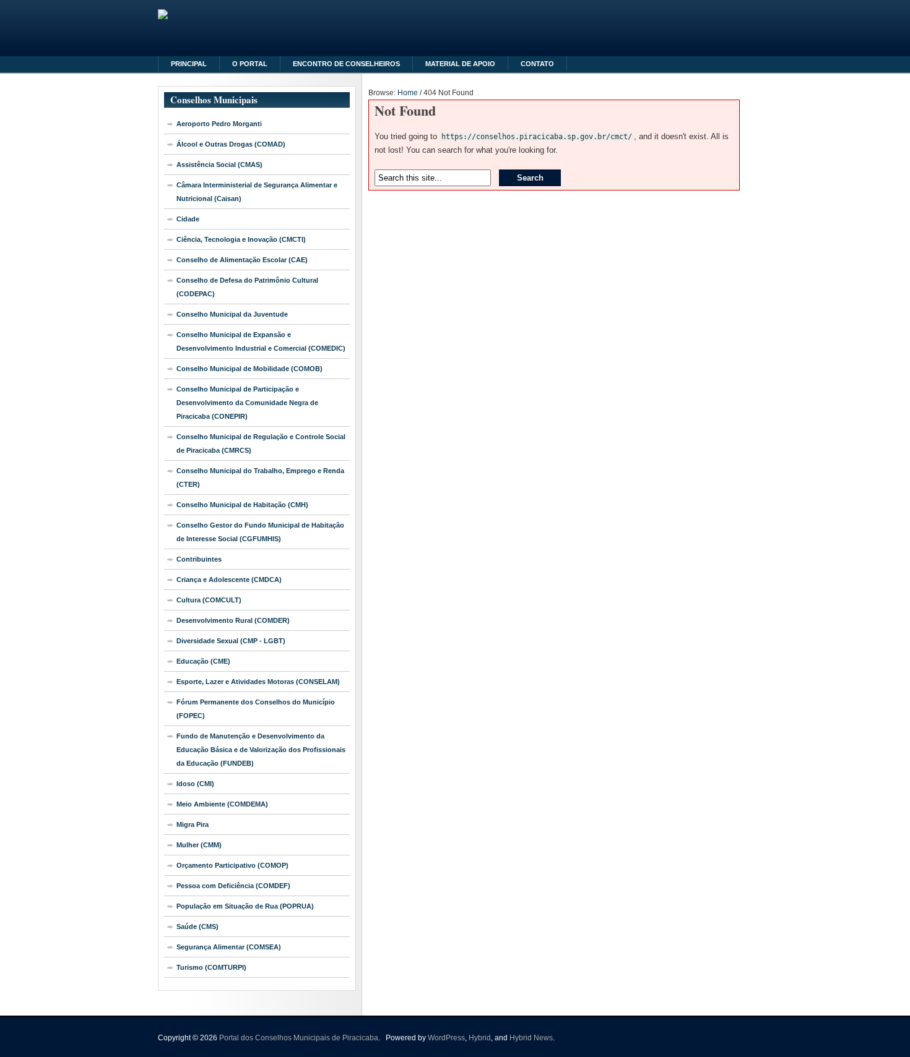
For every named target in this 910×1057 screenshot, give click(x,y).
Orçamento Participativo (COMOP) (232, 865)
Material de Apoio (460, 63)
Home (407, 92)
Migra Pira (192, 824)
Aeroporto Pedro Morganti (219, 123)
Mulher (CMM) (199, 845)
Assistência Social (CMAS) (219, 164)
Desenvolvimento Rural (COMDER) (233, 620)
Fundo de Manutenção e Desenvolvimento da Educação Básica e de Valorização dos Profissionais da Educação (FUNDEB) (260, 749)
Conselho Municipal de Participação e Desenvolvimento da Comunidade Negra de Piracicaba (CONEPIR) (247, 402)
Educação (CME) (203, 661)
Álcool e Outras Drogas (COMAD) (230, 144)
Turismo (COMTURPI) (211, 967)
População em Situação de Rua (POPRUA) (245, 906)
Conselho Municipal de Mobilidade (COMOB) (249, 368)
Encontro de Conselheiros (346, 63)
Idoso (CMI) (195, 783)
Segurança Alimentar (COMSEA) (228, 947)
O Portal (249, 63)
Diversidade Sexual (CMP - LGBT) (230, 640)
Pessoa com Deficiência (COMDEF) (233, 885)
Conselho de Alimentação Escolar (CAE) (242, 259)
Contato (537, 63)
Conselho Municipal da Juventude (232, 314)
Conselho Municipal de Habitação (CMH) (242, 504)
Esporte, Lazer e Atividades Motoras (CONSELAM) (258, 681)
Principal (189, 63)
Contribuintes (199, 559)
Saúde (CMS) (197, 926)
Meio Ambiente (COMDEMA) (222, 804)
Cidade (187, 219)
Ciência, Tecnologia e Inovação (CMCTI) (241, 239)
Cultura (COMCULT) (208, 600)
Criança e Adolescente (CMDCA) (229, 579)
